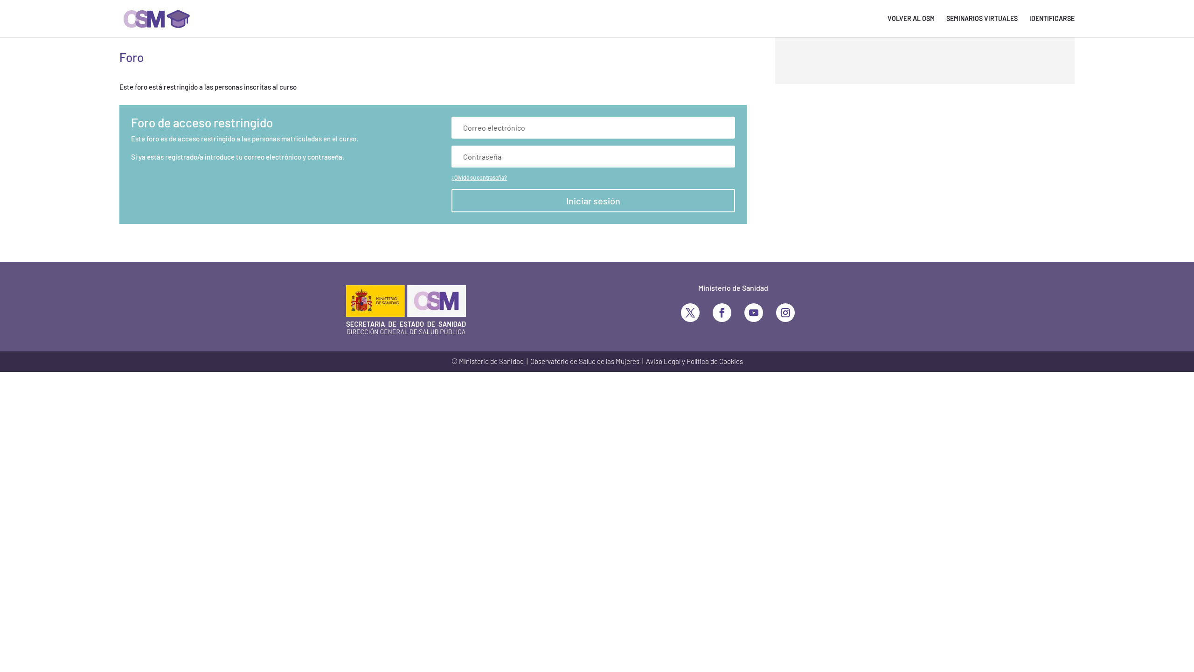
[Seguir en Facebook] (722, 312)
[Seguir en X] (690, 312)
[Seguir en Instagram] (785, 312)
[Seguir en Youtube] (753, 312)
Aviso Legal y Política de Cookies (694, 361)
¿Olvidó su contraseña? (479, 177)
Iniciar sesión (593, 200)
